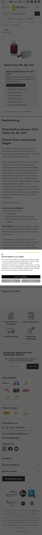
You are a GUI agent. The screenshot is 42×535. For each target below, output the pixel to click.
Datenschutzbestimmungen (25, 252)
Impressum (37, 252)
